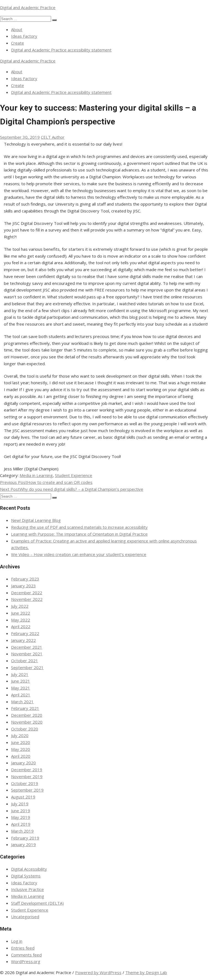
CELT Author (53, 137)
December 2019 (26, 769)
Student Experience (73, 475)
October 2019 (24, 783)
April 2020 (20, 756)
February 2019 (25, 838)
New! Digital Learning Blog (36, 520)
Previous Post (46, 482)
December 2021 (26, 647)
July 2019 (19, 803)
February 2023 (25, 579)
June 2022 (20, 613)
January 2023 (23, 585)
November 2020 (27, 722)
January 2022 (23, 640)
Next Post (71, 489)
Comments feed (26, 955)
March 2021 (22, 701)
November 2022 (27, 599)
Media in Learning (36, 475)
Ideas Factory (24, 36)
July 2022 (19, 606)
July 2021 (19, 674)
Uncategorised (25, 916)
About (16, 29)
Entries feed (23, 948)
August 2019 (23, 797)
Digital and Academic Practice (27, 7)
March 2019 (22, 831)
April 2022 (20, 626)
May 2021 (20, 688)
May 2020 (20, 749)
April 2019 (20, 824)
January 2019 (23, 844)
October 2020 (24, 729)
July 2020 (19, 735)
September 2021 (27, 667)
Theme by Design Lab (146, 972)
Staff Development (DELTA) (37, 903)
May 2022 (20, 620)
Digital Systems (26, 876)
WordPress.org (25, 961)
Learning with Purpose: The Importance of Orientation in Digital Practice (79, 534)
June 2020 (20, 742)
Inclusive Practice (27, 889)
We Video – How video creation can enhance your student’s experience (78, 554)
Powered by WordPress (98, 972)
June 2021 (20, 681)
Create (17, 43)
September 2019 (27, 790)
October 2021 (24, 660)
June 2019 (20, 810)
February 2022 (25, 633)
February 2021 (25, 708)
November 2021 (27, 653)
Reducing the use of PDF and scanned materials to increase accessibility (79, 527)
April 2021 (20, 694)
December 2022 (26, 592)
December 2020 (26, 715)
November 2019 (27, 776)
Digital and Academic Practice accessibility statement (61, 50)
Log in (16, 941)
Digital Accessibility (29, 869)
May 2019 (20, 817)
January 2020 (23, 762)
